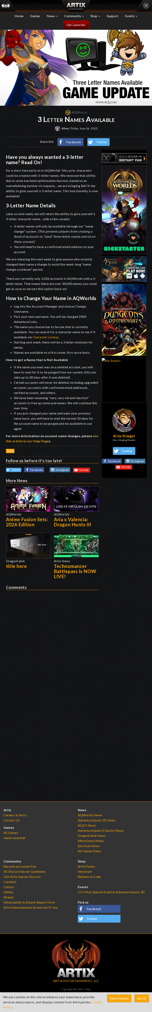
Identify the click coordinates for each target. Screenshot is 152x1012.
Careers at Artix (15, 815)
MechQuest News (91, 841)
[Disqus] (52, 639)
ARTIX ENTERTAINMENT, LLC (76, 981)
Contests (10, 882)
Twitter (101, 142)
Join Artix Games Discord (22, 876)
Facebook (73, 142)
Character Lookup (46, 337)
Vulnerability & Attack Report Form (29, 902)
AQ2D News (87, 825)
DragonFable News (92, 835)
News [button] (51, 16)
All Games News (90, 851)
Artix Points (86, 866)
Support (113, 16)
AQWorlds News (90, 815)
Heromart (85, 871)
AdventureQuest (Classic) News (101, 830)
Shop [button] (94, 16)
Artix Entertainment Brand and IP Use (31, 907)
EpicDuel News (89, 846)
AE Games (11, 832)
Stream (9, 897)
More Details (119, 998)
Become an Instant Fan (20, 866)
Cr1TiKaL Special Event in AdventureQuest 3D (111, 892)
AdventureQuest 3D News (97, 820)
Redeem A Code (89, 876)
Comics (9, 887)
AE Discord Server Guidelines (25, 871)
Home (19, 16)
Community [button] (73, 16)
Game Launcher (15, 838)
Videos (9, 892)
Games (35, 16)
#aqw (10, 450)
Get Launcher (76, 25)
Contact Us (12, 820)
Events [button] (130, 16)
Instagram (62, 469)
